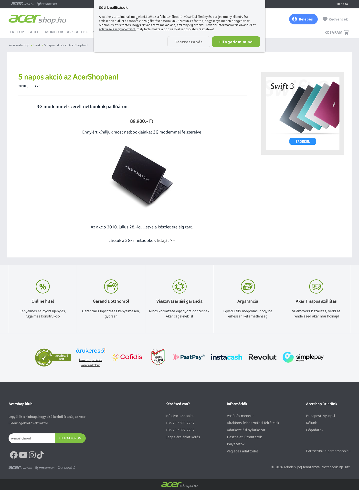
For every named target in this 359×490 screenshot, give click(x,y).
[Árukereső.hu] (90, 352)
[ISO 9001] (155, 357)
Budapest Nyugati (320, 415)
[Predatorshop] (44, 468)
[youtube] (23, 455)
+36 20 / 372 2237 (180, 430)
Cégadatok (314, 430)
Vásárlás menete (240, 415)
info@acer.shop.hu (180, 415)
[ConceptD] (66, 468)
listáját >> (166, 240)
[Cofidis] (127, 357)
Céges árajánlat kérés (183, 437)
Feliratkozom (70, 438)
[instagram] (32, 455)
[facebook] (14, 455)
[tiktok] (40, 455)
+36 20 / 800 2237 (180, 422)
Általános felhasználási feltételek (253, 422)
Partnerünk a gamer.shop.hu (328, 451)
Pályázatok (235, 444)
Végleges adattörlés (243, 451)
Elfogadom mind (236, 41)
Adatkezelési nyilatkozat (246, 430)
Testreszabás (189, 41)
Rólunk (311, 422)
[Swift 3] (302, 113)
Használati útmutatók (244, 437)
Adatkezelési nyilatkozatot (117, 29)
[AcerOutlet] (20, 468)
